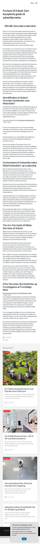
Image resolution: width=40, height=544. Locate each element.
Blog (6, 339)
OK (24, 539)
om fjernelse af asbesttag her (25, 120)
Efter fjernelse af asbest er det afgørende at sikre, (17, 293)
